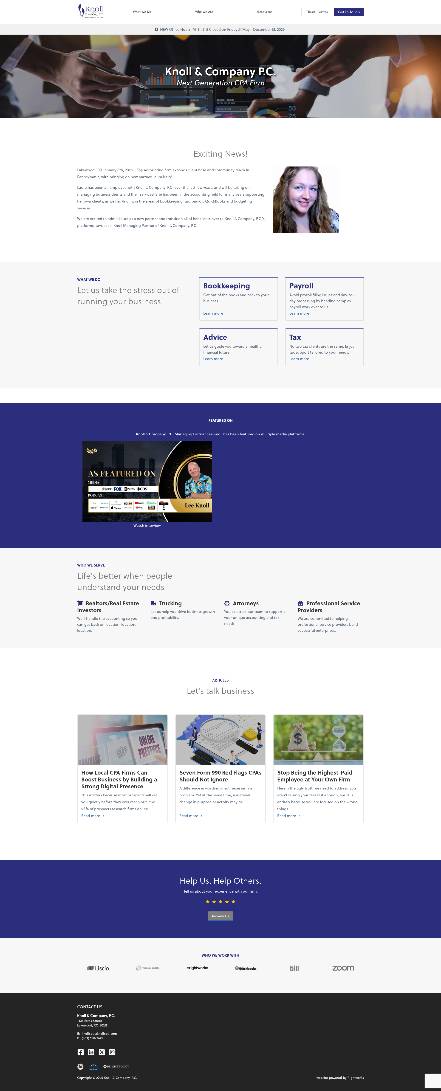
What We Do (142, 11)
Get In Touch (349, 11)
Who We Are (204, 11)
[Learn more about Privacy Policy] (116, 1066)
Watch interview (147, 525)
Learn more (230, 313)
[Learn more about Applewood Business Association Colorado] (80, 1066)
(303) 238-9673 (92, 1038)
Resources (264, 11)
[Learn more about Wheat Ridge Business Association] (93, 1066)
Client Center (316, 11)
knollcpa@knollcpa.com (99, 1033)
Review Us (220, 916)
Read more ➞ (122, 815)
